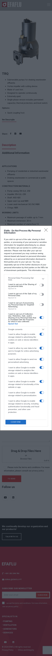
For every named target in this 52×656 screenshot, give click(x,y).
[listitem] (26, 279)
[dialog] (26, 328)
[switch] (42, 285)
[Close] (46, 230)
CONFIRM (16, 422)
